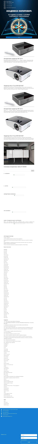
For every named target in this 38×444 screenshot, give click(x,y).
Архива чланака (6, 371)
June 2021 (5, 309)
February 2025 (6, 264)
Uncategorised (6, 367)
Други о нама (6, 373)
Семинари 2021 (6, 389)
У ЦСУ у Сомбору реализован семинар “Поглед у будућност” (13, 238)
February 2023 (6, 290)
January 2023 (6, 291)
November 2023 (6, 281)
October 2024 (6, 269)
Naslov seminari (6, 355)
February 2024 (6, 278)
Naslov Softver (6, 356)
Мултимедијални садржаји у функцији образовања (11, 377)
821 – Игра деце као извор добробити (9, 339)
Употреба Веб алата (7, 394)
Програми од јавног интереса (8, 382)
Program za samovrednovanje (8, 364)
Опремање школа (6, 380)
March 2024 (5, 277)
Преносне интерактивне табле (8, 381)
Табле (5, 392)
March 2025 (5, 262)
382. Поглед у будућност (7, 332)
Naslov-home (6, 358)
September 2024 (6, 270)
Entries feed (6, 402)
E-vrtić (5, 347)
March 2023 (5, 288)
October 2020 (6, 312)
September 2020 (6, 313)
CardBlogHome (6, 343)
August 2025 (6, 260)
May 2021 (5, 311)
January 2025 (6, 265)
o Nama (5, 362)
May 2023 (5, 286)
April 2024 (5, 275)
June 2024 (5, 273)
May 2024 (5, 274)
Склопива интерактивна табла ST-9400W (15, 167)
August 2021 (6, 307)
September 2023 (6, 283)
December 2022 (6, 292)
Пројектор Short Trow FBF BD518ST (13, 86)
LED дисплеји (6, 350)
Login (29, 442)
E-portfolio (5, 346)
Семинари (5, 386)
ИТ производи (6, 375)
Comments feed (6, 403)
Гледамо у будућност (7, 237)
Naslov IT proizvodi (7, 354)
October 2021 (6, 304)
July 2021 (5, 308)
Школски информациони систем (9, 397)
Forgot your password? (24, 439)
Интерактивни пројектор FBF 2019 (13, 58)
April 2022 (5, 299)
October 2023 (6, 282)
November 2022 (6, 294)
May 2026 (5, 252)
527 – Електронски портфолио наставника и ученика (12, 333)
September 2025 (6, 258)
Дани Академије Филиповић (8, 372)
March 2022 (5, 300)
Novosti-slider (6, 360)
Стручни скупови (6, 390)
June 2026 (5, 251)
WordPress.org (6, 404)
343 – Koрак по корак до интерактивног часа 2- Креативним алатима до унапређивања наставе (18, 327)
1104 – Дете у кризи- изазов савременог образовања (12, 321)
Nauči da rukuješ (6, 359)
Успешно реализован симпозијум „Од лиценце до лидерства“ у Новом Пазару (16, 244)
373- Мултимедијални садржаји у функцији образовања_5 (12, 331)
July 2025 (5, 261)
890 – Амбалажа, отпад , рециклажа (9, 342)
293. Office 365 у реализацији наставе (9, 326)
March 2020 (5, 317)
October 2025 (6, 257)
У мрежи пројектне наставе (8, 393)
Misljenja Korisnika (7, 351)
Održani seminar (6, 363)
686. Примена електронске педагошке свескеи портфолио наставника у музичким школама (18, 336)
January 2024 (6, 279)
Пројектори (5, 384)
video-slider (5, 369)
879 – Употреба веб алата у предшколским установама (12, 341)
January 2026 (6, 256)
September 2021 (6, 305)
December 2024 (6, 266)
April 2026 (5, 253)
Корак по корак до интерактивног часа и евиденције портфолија (13, 376)
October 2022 (6, 295)
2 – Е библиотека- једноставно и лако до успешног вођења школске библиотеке (16, 324)
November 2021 (6, 303)
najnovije (5, 352)
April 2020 (5, 316)
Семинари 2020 (6, 388)
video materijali (6, 368)
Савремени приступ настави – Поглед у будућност (11, 385)
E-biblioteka (5, 345)
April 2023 (5, 287)
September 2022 (6, 296)
